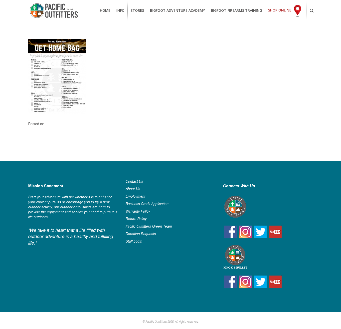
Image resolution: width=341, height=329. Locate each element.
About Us (133, 188)
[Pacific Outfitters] (53, 10)
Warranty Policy (138, 211)
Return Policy (136, 218)
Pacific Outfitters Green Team (149, 226)
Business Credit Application (147, 203)
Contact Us (134, 181)
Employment (135, 196)
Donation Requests (141, 233)
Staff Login (134, 241)
